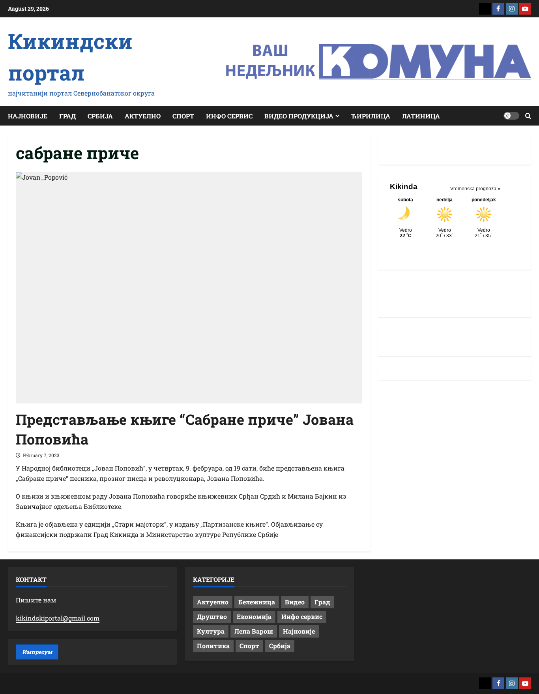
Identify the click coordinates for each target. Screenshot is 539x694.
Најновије (27, 116)
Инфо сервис (229, 116)
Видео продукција (298, 116)
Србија (100, 116)
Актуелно (143, 116)
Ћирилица (370, 116)
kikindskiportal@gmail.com (57, 618)
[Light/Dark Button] (511, 116)
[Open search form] (528, 116)
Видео (295, 602)
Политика (213, 645)
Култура (211, 631)
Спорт (183, 116)
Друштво (212, 616)
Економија (254, 616)
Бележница (256, 602)
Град (67, 116)
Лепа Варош (253, 631)
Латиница (421, 116)
